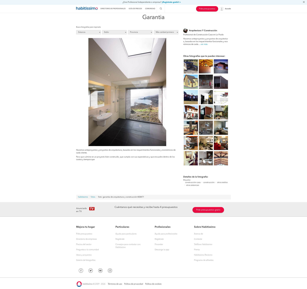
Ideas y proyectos (84, 255)
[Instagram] (110, 271)
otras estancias (192, 185)
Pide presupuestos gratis (208, 210)
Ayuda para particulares (125, 234)
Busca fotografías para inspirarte (88, 27)
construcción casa (193, 183)
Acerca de (198, 234)
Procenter (159, 244)
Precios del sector (84, 244)
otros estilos (222, 183)
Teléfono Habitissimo (203, 244)
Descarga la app (162, 250)
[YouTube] (100, 271)
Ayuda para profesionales (166, 234)
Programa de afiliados (203, 260)
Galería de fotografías (85, 260)
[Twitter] (91, 271)
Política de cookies (153, 284)
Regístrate (119, 239)
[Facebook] (81, 271)
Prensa (197, 250)
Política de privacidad (133, 284)
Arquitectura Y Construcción (203, 31)
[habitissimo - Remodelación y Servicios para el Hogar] (87, 8)
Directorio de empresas (86, 239)
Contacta (198, 239)
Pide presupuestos (207, 9)
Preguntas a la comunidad (87, 250)
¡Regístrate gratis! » (171, 2)
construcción (208, 183)
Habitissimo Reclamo (203, 255)
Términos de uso (115, 284)
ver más (204, 44)
